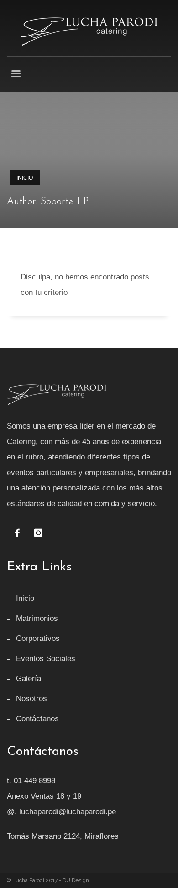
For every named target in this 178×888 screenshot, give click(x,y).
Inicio (24, 178)
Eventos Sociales (45, 658)
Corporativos (38, 638)
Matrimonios (37, 618)
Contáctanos (37, 718)
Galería (28, 678)
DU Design (76, 880)
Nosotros (31, 698)
